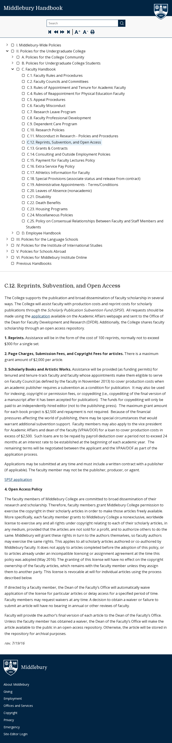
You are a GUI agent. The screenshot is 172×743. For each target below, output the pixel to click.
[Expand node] (7, 44)
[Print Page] (92, 32)
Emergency (12, 727)
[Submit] (121, 23)
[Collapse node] (7, 50)
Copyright (10, 713)
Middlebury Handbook (33, 8)
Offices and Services (18, 705)
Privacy (9, 720)
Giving (8, 691)
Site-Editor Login (16, 734)
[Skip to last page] (68, 32)
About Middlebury (16, 684)
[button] (38, 45)
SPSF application (18, 479)
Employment (13, 698)
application (40, 316)
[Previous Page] (56, 32)
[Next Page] (62, 32)
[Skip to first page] (50, 32)
